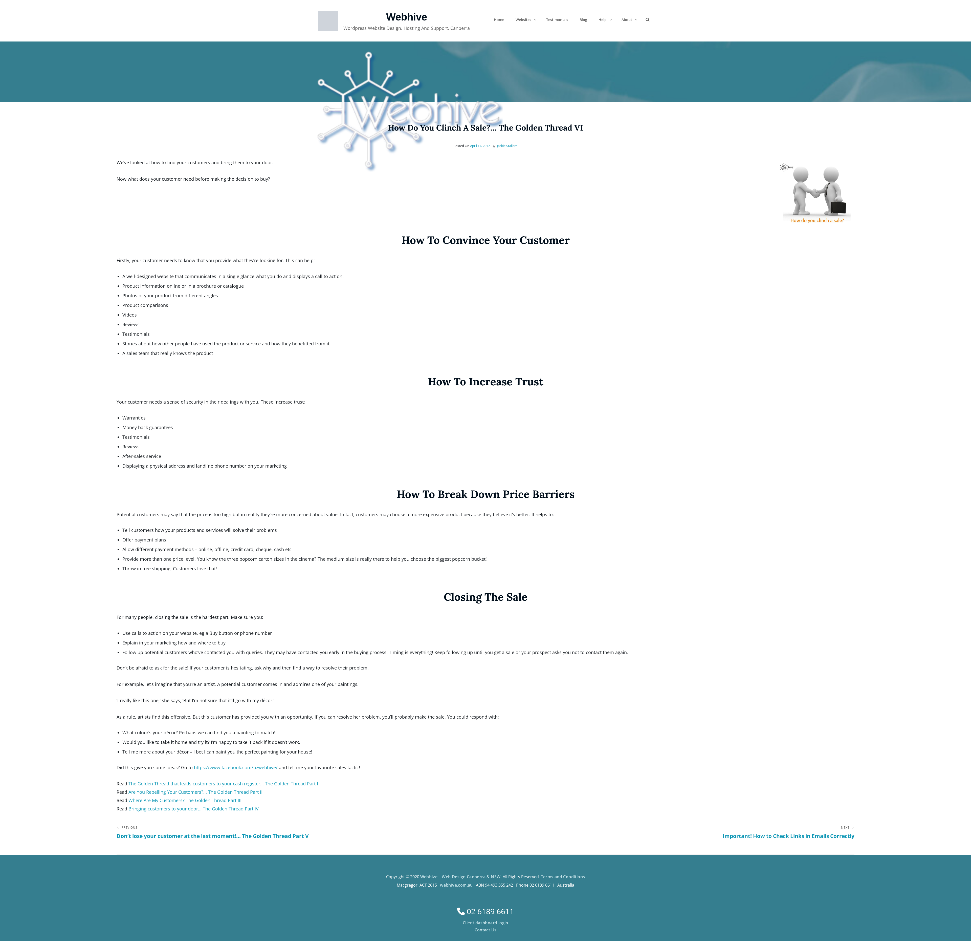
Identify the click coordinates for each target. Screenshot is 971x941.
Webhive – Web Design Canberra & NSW (460, 877)
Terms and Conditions (563, 877)
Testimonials (557, 19)
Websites (523, 19)
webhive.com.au (456, 885)
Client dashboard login (485, 923)
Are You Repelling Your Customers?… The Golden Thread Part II (195, 792)
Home (499, 19)
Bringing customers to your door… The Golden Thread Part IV (193, 809)
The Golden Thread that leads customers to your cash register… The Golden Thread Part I (223, 784)
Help (603, 19)
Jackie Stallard (507, 145)
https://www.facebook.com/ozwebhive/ (236, 767)
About (627, 19)
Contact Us (486, 930)
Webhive (406, 17)
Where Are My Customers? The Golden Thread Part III (184, 800)
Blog (583, 19)
